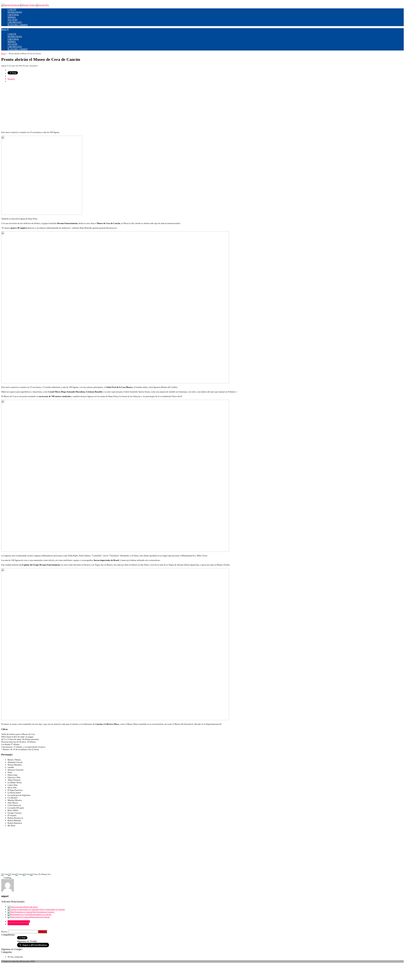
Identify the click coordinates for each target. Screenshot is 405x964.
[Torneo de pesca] (16, 907)
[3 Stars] (19, 874)
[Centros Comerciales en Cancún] (22, 909)
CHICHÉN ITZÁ (15, 22)
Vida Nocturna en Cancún (43, 912)
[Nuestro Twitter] (27, 5)
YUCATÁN (12, 20)
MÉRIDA (12, 17)
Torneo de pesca (31, 907)
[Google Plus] (42, 5)
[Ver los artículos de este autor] (7, 891)
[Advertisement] (96, 107)
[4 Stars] (26, 874)
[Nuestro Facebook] (10, 5)
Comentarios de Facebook (19, 921)
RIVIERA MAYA (15, 12)
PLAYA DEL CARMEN (18, 25)
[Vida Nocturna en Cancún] (20, 912)
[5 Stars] (34, 874)
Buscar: (4, 931)
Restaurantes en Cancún (41, 914)
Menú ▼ (5, 29)
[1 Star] (4, 874)
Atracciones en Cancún (40, 917)
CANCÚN (12, 9)
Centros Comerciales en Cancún (51, 909)
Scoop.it (11, 79)
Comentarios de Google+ (18, 924)
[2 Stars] (12, 874)
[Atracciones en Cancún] (19, 917)
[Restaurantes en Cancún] (19, 914)
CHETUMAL (13, 14)
